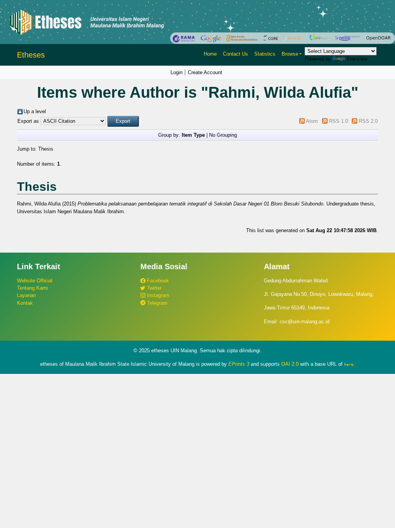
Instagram (157, 295)
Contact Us (235, 54)
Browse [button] (290, 54)
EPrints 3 (238, 364)
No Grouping (223, 135)
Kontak (25, 303)
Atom (312, 121)
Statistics (264, 54)
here (348, 364)
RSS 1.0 (338, 121)
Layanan (26, 295)
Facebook (157, 281)
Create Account (205, 72)
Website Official (34, 281)
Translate (357, 59)
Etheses (31, 55)
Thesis (45, 149)
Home (210, 54)
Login (176, 72)
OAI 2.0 (290, 364)
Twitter (153, 288)
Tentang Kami (32, 288)
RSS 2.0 (368, 121)
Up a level (35, 111)
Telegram (156, 303)
